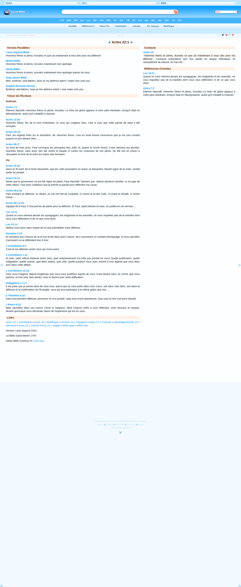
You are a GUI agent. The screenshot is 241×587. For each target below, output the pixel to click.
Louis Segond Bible (17, 52)
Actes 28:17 (13, 144)
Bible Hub (82, 325)
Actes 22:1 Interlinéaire (19, 322)
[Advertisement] (120, 365)
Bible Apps (69, 325)
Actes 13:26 (13, 119)
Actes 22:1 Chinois (28, 325)
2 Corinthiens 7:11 (16, 255)
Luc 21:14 (11, 224)
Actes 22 (148, 52)
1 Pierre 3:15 (13, 304)
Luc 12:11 (11, 212)
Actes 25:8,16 (14, 190)
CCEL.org (38, 340)
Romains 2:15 (14, 233)
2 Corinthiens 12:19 (17, 270)
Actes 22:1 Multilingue (46, 322)
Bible (9, 35)
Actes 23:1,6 (13, 131)
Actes (15, 35)
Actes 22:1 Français (100, 322)
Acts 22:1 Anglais (51, 325)
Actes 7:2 (11, 107)
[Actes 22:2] (237, 271)
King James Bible (16, 77)
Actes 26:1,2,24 (15, 203)
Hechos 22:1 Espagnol (74, 322)
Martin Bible (13, 60)
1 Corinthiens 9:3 (16, 246)
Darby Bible (13, 69)
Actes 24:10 (13, 178)
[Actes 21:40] (3, 271)
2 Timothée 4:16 (15, 295)
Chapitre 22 (23, 35)
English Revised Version (20, 86)
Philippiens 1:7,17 (16, 283)
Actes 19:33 (13, 165)
